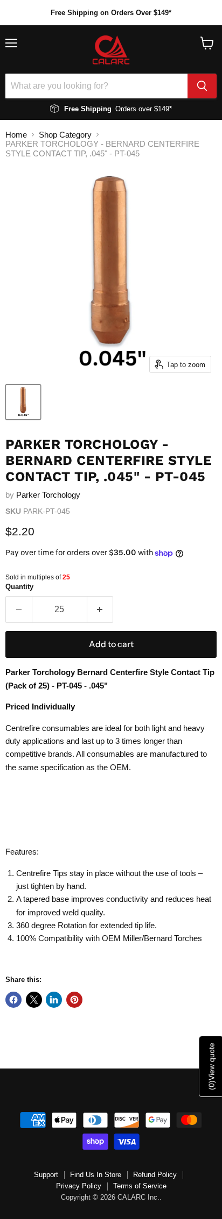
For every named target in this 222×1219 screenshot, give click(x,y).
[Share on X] (34, 1000)
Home (16, 134)
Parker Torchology (48, 494)
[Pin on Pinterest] (74, 1000)
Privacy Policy (78, 1186)
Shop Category (65, 134)
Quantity (19, 587)
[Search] (202, 86)
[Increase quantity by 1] (100, 609)
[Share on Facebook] (13, 1000)
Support (46, 1175)
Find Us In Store (95, 1175)
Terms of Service (139, 1186)
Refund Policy (155, 1175)
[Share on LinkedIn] (54, 1000)
